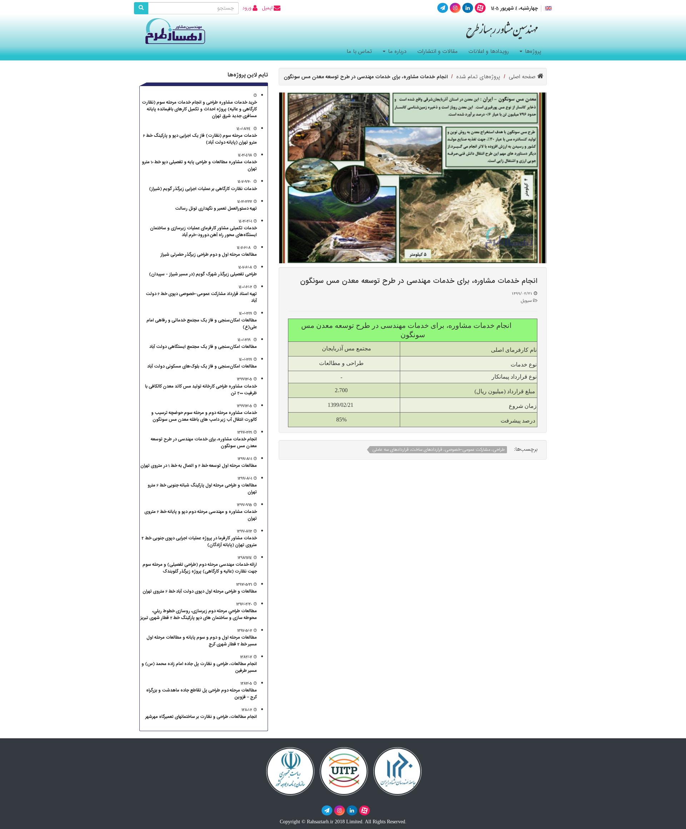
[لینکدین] (467, 8)
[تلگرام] (442, 8)
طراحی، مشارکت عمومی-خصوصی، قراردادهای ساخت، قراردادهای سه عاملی (438, 449)
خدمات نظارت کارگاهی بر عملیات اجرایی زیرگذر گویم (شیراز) (203, 188)
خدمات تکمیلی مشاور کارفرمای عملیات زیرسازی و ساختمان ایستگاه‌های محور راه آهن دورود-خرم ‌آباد (203, 231)
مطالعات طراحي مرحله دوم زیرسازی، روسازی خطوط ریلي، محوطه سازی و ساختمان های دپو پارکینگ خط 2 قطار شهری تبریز (198, 614)
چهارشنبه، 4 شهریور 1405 (514, 8)
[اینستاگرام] (455, 8)
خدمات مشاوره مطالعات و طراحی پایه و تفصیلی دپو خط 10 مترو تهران (199, 165)
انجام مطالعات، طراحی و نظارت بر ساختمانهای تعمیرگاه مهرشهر (201, 716)
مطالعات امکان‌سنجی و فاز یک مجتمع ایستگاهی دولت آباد (203, 346)
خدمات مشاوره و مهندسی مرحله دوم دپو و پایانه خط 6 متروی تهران (200, 515)
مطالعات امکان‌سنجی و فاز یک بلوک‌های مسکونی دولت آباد (202, 366)
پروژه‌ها (532, 51)
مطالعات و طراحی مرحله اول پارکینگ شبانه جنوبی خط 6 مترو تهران (202, 488)
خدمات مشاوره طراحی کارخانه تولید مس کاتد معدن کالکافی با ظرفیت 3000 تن (201, 389)
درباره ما (396, 51)
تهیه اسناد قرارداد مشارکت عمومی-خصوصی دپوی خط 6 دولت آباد (201, 297)
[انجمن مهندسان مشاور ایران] (397, 770)
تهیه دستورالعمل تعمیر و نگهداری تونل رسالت (216, 208)
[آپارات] (480, 8)
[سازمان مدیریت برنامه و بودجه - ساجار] (290, 770)
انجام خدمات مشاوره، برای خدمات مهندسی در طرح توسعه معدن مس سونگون (204, 442)
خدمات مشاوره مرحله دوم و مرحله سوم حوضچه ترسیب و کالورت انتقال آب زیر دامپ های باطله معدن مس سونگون (204, 416)
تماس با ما (359, 51)
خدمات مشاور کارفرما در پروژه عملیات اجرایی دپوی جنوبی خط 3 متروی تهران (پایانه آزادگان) (199, 541)
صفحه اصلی (523, 77)
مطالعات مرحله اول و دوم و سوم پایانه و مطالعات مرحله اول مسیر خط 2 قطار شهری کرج (201, 641)
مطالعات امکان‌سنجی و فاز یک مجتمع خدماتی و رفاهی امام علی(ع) (201, 323)
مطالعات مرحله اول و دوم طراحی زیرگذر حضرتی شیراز (208, 254)
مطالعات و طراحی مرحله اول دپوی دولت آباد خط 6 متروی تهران (200, 591)
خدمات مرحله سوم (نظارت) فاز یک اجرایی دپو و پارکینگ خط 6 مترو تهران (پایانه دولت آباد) (200, 139)
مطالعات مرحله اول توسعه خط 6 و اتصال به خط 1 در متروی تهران (198, 465)
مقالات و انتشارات (437, 51)
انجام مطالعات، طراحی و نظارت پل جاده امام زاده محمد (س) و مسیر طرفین (199, 667)
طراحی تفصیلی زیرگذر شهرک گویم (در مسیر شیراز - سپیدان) (203, 274)
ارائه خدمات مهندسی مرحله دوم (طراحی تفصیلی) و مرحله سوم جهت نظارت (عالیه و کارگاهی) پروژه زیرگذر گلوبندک (200, 568)
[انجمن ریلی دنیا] (344, 770)
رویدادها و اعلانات (488, 51)
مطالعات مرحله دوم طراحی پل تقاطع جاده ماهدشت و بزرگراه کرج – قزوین (201, 693)
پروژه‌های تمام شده (478, 77)
